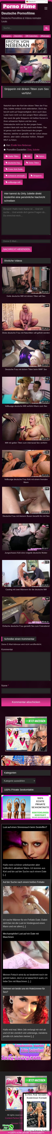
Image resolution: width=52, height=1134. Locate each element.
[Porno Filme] (21, 7)
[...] (24, 871)
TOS (21, 1120)
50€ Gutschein (31, 36)
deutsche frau (14, 163)
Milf (28, 156)
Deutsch (31, 2)
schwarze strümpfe (16, 176)
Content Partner (12, 1115)
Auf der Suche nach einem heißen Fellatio (23, 827)
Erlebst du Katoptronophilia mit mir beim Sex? (25, 988)
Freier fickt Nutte (15, 169)
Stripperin (37, 176)
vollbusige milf (14, 182)
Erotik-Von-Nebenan (21, 145)
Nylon (41, 156)
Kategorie (7, 36)
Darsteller (18, 36)
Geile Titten (13, 156)
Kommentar (7, 649)
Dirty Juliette (33, 150)
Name (5, 685)
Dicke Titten (34, 163)
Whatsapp (45, 36)
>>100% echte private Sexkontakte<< (26, 1132)
